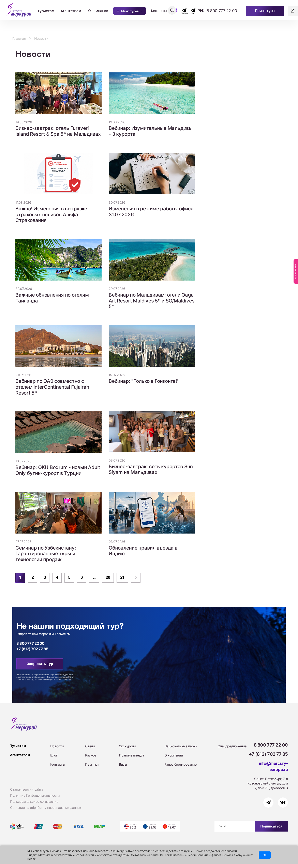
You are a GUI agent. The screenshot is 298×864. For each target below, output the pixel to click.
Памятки (92, 764)
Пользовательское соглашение (34, 801)
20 (108, 578)
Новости (57, 746)
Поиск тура (265, 11)
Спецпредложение (232, 746)
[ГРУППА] (180, 10)
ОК (265, 855)
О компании (98, 11)
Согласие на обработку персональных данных (46, 808)
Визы (123, 764)
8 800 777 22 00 (222, 10)
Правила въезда (131, 755)
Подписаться (271, 826)
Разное (90, 755)
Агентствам (70, 10)
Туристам (46, 10)
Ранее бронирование (180, 764)
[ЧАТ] (190, 10)
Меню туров (130, 11)
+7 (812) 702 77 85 (32, 649)
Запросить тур (40, 664)
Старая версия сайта (26, 789)
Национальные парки (180, 746)
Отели (90, 746)
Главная (19, 39)
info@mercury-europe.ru (273, 766)
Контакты (159, 11)
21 (122, 578)
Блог (54, 755)
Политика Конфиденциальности (35, 795)
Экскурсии (127, 746)
